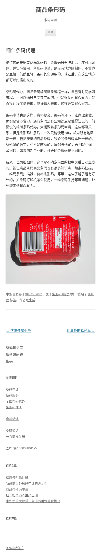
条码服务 (12, 395)
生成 (32, 300)
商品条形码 (50, 9)
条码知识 (12, 430)
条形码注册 (14, 407)
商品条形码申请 (17, 489)
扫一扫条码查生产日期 (22, 495)
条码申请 (12, 389)
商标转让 (12, 419)
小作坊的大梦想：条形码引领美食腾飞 (33, 501)
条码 (9, 361)
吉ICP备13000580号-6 (21, 448)
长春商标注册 (15, 436)
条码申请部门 (15, 548)
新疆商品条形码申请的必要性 (26, 483)
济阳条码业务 (18, 330)
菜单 (50, 32)
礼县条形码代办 (81, 330)
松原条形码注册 (17, 477)
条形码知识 (60, 294)
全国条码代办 (15, 401)
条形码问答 (14, 354)
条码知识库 (14, 347)
